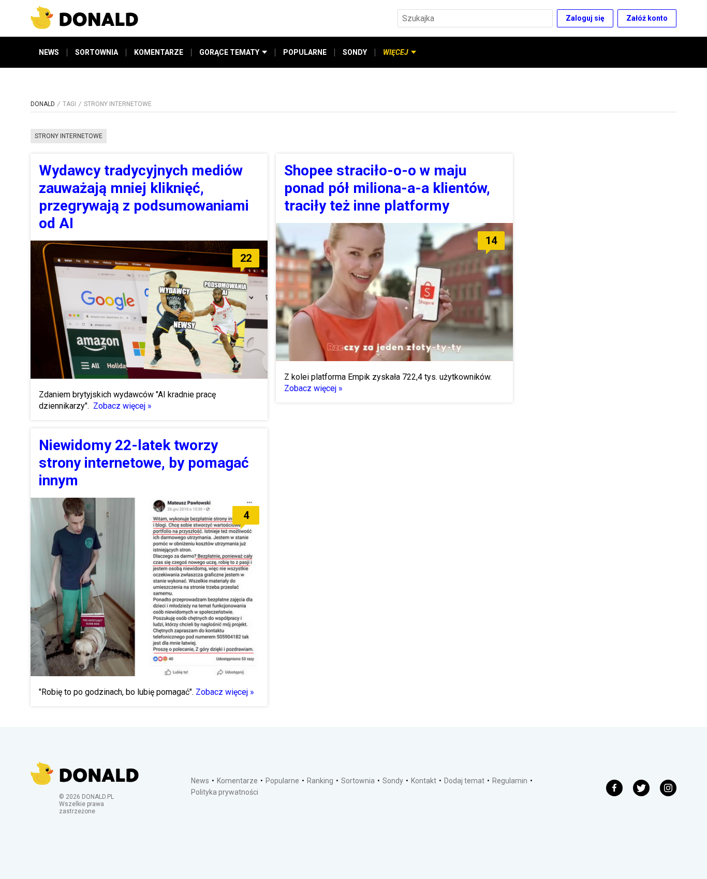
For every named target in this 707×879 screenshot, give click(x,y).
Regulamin (509, 781)
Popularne (282, 781)
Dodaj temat (464, 781)
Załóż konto (647, 18)
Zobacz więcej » (122, 406)
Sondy (392, 781)
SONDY (355, 52)
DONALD (43, 104)
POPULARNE (305, 52)
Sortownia (358, 781)
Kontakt (423, 781)
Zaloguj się (585, 18)
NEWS (49, 52)
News (200, 781)
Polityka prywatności (224, 792)
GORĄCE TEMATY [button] (229, 52)
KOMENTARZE (158, 52)
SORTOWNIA (96, 52)
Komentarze (237, 781)
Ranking (320, 781)
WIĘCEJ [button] (395, 52)
